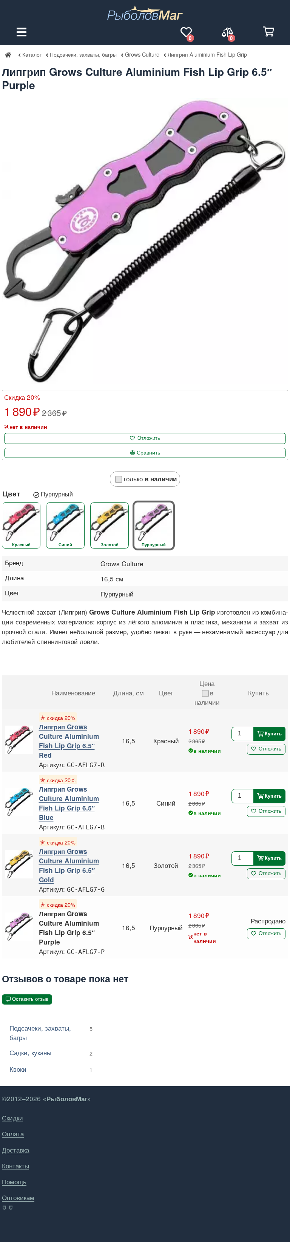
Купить (273, 733)
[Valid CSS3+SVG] (11, 1207)
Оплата (13, 1133)
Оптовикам (18, 1197)
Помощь (14, 1181)
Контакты (15, 1165)
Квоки (51, 1069)
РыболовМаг (8, 54)
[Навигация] (21, 32)
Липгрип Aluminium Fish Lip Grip (207, 54)
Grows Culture (142, 54)
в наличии (207, 697)
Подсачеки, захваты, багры (83, 54)
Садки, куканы (51, 1052)
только (150, 478)
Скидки (12, 1117)
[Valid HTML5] (5, 1207)
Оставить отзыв (30, 999)
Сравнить (148, 453)
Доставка (15, 1149)
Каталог (32, 54)
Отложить (148, 438)
